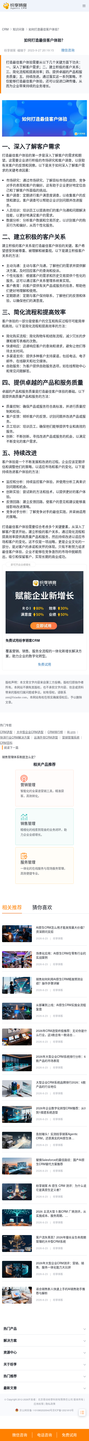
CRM (5, 29)
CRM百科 (6, 743)
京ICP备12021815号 (63, 1410)
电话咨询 (44, 1434)
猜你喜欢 (42, 907)
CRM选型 (6, 732)
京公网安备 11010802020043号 (35, 1410)
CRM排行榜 (55, 732)
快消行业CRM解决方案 (15, 737)
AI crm (71, 732)
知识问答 (18, 29)
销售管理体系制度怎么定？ (19, 757)
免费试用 (69, 1434)
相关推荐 (12, 907)
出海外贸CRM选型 (46, 737)
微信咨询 (19, 1434)
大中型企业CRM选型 (30, 732)
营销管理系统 (70, 737)
